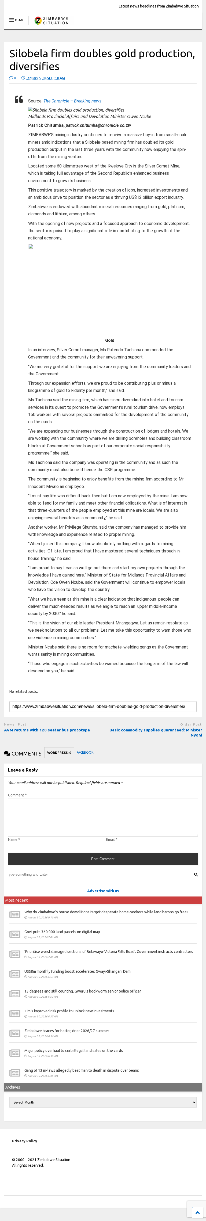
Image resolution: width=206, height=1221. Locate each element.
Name (14, 839)
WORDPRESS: (59, 752)
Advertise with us (103, 891)
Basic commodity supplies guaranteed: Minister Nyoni (155, 733)
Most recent (16, 900)
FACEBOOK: (86, 752)
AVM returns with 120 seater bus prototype (47, 730)
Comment (17, 795)
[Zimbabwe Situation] (51, 25)
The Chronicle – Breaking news (72, 101)
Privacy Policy (24, 1141)
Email (111, 839)
